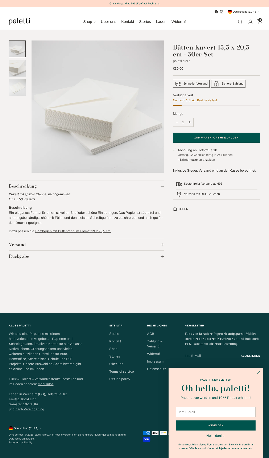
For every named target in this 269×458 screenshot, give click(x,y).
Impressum (155, 361)
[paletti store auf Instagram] (222, 12)
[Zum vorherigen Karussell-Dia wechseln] (247, 298)
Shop (113, 349)
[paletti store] (19, 21)
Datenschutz (156, 369)
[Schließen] (258, 372)
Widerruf (153, 354)
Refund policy (119, 379)
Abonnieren (250, 355)
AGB (150, 333)
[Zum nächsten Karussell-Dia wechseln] (256, 298)
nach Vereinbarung (30, 409)
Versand (205, 170)
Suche (114, 333)
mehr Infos (46, 384)
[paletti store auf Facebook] (216, 12)
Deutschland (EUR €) (245, 11)
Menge (178, 113)
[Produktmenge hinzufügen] (189, 122)
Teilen (183, 208)
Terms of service (121, 371)
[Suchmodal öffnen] (240, 22)
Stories (114, 356)
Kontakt (115, 341)
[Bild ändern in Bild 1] (17, 48)
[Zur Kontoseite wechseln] (249, 22)
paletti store (181, 61)
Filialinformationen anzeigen (196, 159)
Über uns (116, 364)
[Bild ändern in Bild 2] (17, 68)
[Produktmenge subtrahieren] (177, 122)
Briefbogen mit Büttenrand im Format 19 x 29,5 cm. (73, 231)
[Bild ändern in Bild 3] (17, 87)
